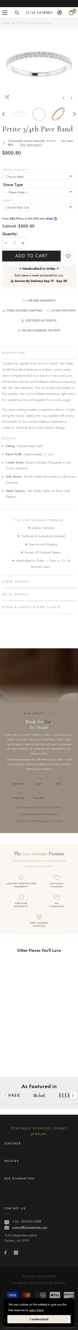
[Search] (17, 12)
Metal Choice (15, 169)
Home (6, 23)
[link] (39, 1062)
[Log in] (59, 12)
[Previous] (63, 98)
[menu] (4, 12)
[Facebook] (6, 1253)
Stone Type (13, 185)
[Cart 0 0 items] (71, 12)
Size (6, 200)
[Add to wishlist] (68, 256)
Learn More (36, 1310)
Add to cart (31, 256)
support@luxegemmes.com (29, 1227)
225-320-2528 (31, 1221)
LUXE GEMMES (55, 1283)
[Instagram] (16, 1253)
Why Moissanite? (31, 144)
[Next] (71, 98)
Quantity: (10, 234)
